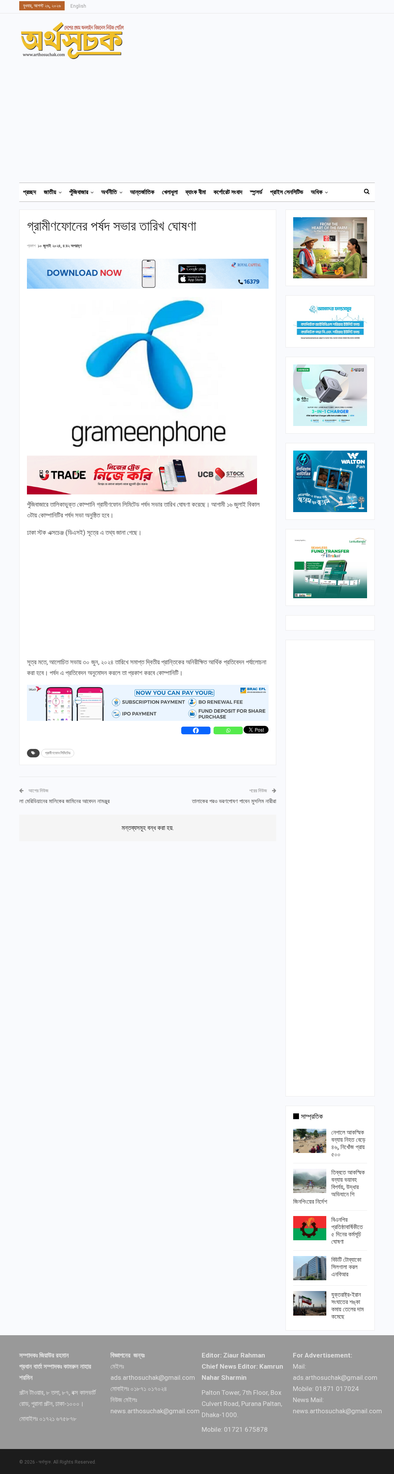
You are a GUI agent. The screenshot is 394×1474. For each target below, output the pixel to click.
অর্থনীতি (109, 192)
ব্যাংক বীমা (195, 192)
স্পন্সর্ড (256, 192)
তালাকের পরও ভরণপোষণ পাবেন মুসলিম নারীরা (234, 801)
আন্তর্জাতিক (142, 192)
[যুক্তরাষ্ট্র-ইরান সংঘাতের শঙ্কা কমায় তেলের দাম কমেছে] (309, 1303)
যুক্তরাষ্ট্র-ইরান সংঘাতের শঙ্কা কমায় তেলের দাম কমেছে (347, 1305)
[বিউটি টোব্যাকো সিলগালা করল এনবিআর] (309, 1268)
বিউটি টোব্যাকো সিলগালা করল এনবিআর (346, 1267)
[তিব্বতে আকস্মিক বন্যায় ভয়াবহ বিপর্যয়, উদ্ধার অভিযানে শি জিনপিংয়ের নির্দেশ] (309, 1181)
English (78, 6)
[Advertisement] (201, 117)
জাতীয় (50, 192)
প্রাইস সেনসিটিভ (286, 192)
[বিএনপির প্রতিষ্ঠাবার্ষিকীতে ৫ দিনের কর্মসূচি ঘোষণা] (309, 1228)
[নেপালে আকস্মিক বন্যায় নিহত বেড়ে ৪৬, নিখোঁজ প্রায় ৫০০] (309, 1141)
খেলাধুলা (170, 192)
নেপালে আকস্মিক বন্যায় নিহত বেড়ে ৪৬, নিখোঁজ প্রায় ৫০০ (348, 1143)
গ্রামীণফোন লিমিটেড (57, 753)
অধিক (316, 192)
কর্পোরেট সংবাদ (228, 192)
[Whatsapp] (228, 730)
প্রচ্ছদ (29, 192)
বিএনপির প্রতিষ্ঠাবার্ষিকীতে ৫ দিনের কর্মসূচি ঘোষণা (347, 1230)
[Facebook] (195, 730)
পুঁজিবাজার (78, 192)
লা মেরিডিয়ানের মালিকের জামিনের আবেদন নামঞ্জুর (64, 801)
